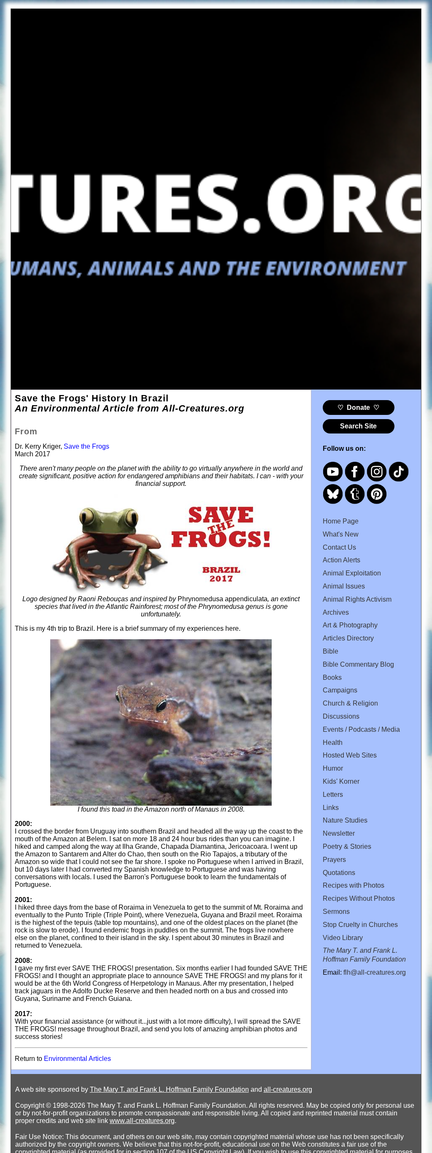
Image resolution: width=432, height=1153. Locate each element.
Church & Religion (350, 703)
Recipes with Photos (353, 885)
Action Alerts (341, 560)
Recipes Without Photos (359, 898)
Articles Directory (348, 638)
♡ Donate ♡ (358, 407)
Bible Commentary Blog (358, 664)
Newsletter (339, 833)
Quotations (339, 872)
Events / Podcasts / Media (361, 729)
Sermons (336, 911)
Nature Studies (345, 820)
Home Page (341, 521)
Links (331, 807)
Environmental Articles (77, 1058)
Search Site (358, 426)
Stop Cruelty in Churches (360, 924)
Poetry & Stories (347, 846)
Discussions (341, 716)
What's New (341, 534)
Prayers (334, 859)
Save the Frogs (86, 446)
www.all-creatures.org (142, 1120)
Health (333, 742)
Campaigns (340, 690)
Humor (333, 768)
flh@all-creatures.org (374, 972)
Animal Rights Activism (357, 599)
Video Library (343, 937)
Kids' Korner (341, 781)
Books (332, 677)
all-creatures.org (288, 1089)
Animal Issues (344, 586)
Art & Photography (350, 625)
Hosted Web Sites (350, 755)
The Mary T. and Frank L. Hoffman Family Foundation (169, 1089)
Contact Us (339, 547)
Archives (336, 612)
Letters (333, 794)
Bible (330, 651)
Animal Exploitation (352, 573)
